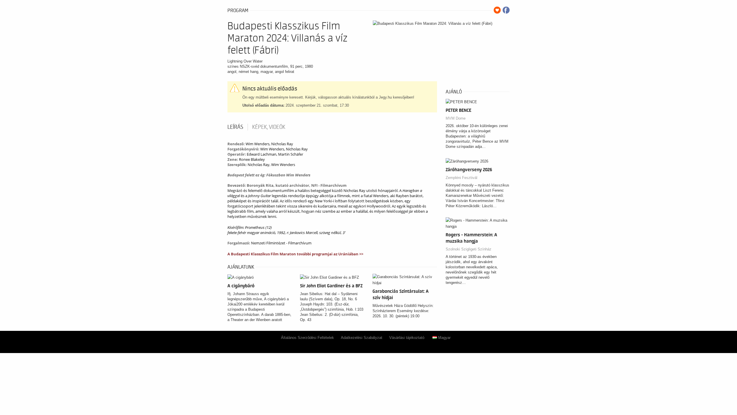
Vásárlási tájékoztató (406, 337)
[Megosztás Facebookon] (506, 10)
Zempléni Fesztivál (461, 178)
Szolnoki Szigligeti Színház (468, 249)
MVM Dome (456, 118)
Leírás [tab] (235, 127)
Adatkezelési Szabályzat (361, 337)
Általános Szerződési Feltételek (307, 337)
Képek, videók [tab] (268, 127)
